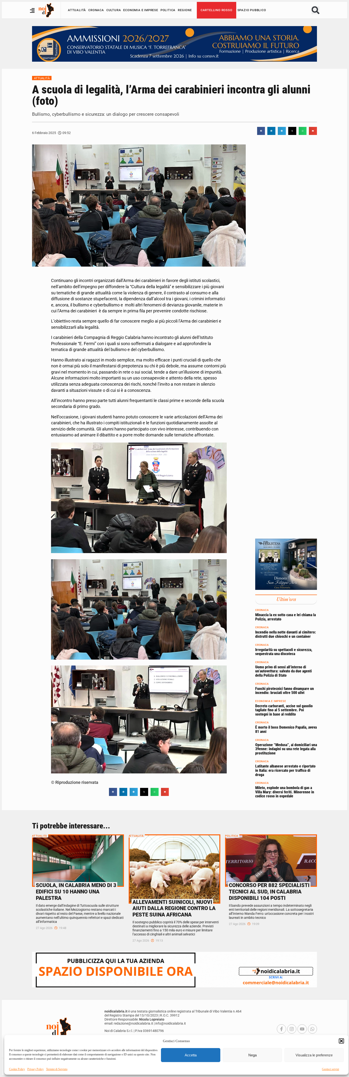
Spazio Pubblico (251, 10)
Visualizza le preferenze (314, 1055)
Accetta (191, 1055)
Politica (167, 10)
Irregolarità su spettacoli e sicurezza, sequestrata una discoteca (283, 651)
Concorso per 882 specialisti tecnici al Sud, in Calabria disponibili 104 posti (269, 891)
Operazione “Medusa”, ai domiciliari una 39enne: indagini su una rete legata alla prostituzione (286, 749)
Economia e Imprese (140, 10)
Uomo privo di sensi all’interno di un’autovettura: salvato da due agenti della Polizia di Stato (283, 671)
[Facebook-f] (281, 1028)
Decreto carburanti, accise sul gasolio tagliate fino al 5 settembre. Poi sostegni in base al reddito (284, 710)
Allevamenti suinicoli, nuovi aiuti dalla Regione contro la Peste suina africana (174, 908)
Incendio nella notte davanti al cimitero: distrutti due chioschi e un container (285, 634)
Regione (185, 10)
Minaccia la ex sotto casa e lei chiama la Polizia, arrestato (285, 617)
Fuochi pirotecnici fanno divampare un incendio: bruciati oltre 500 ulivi (284, 690)
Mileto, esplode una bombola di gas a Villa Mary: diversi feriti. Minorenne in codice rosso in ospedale (284, 792)
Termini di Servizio (56, 1069)
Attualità (77, 10)
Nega (252, 1055)
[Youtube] (302, 1028)
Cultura (113, 10)
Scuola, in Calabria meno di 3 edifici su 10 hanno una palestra (76, 891)
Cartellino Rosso (216, 10)
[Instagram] (291, 1028)
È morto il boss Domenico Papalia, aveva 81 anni (286, 729)
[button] (341, 1041)
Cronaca (96, 10)
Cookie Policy (17, 1069)
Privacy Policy (35, 1069)
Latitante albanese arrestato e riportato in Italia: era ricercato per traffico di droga (285, 770)
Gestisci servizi (330, 1069)
